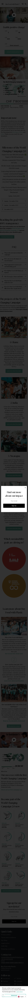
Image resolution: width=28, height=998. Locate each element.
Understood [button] (14, 995)
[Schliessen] (25, 487)
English (22, 996)
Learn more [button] (19, 991)
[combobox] (22, 996)
